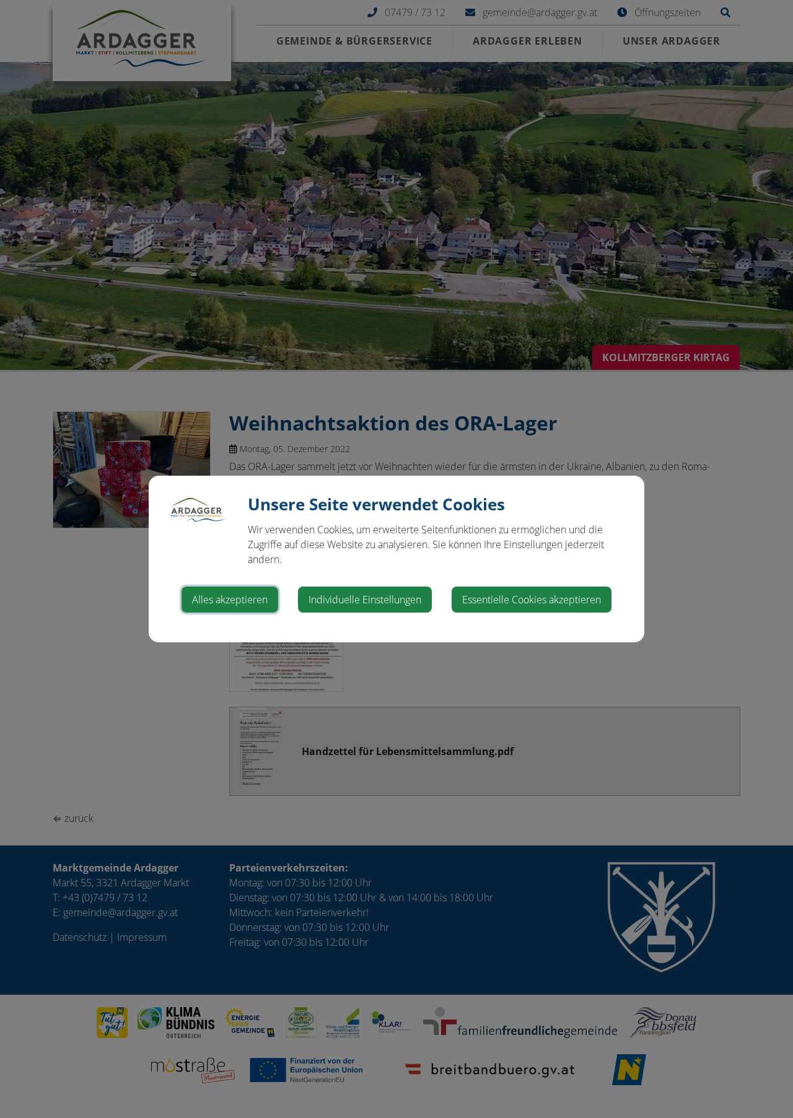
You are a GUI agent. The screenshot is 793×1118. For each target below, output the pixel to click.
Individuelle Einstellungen (365, 599)
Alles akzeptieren (230, 599)
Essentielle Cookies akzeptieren (531, 599)
